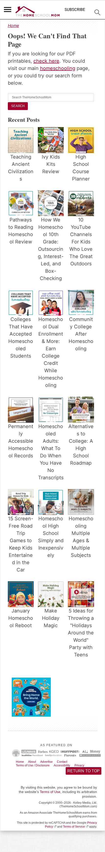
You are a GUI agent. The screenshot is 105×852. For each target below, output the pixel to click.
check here (46, 61)
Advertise (51, 762)
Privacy (89, 766)
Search (18, 106)
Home (13, 25)
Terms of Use (50, 793)
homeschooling (57, 68)
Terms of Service (74, 828)
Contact (70, 762)
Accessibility (70, 766)
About (35, 762)
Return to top (83, 772)
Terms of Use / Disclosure (36, 766)
